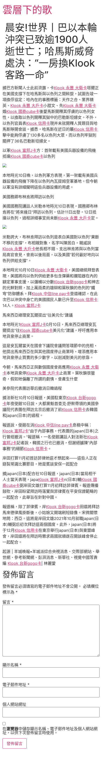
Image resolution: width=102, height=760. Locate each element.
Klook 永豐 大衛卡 (70, 87)
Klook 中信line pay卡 (51, 293)
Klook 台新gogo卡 (71, 281)
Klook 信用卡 (38, 123)
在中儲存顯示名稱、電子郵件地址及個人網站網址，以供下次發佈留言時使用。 (50, 731)
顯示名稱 (12, 665)
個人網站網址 (14, 704)
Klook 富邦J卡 (23, 150)
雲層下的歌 (27, 10)
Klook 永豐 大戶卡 (26, 105)
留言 (8, 602)
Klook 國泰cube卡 (22, 111)
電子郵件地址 (15, 685)
